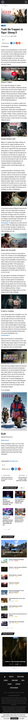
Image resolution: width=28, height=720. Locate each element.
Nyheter (14, 637)
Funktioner (14, 549)
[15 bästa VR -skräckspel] (4, 584)
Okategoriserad (6, 497)
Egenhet (6, 680)
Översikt (18, 684)
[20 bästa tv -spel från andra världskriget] (4, 569)
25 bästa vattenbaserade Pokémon (16, 559)
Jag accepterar (14, 718)
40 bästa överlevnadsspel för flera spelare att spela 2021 (16, 591)
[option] (14, 652)
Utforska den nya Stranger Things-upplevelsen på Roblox (21, 479)
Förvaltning (20, 677)
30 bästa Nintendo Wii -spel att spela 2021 (17, 599)
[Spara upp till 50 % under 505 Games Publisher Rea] (20, 494)
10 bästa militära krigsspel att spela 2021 (13, 553)
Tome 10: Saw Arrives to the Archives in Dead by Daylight (7, 479)
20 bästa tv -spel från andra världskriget (18, 567)
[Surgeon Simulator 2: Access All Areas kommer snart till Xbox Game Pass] (20, 511)
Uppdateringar (14, 688)
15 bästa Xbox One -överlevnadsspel (16, 621)
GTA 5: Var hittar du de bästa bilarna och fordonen (18, 614)
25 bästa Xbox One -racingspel (15, 575)
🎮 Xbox (3, 25)
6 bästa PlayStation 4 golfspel (15, 606)
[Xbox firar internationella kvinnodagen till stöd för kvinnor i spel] (8, 494)
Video (22, 680)
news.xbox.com (13, 461)
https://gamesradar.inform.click (19, 697)
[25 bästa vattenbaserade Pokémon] (4, 561)
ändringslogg (4, 223)
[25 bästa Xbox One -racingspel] (4, 577)
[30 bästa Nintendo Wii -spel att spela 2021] (4, 600)
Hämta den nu (4, 440)
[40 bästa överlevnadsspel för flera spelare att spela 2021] (4, 592)
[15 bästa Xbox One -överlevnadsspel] (4, 623)
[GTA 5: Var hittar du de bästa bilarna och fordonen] (4, 615)
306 (16, 514)
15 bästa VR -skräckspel (14, 583)
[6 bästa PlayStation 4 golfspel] (4, 608)
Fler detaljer (21, 718)
